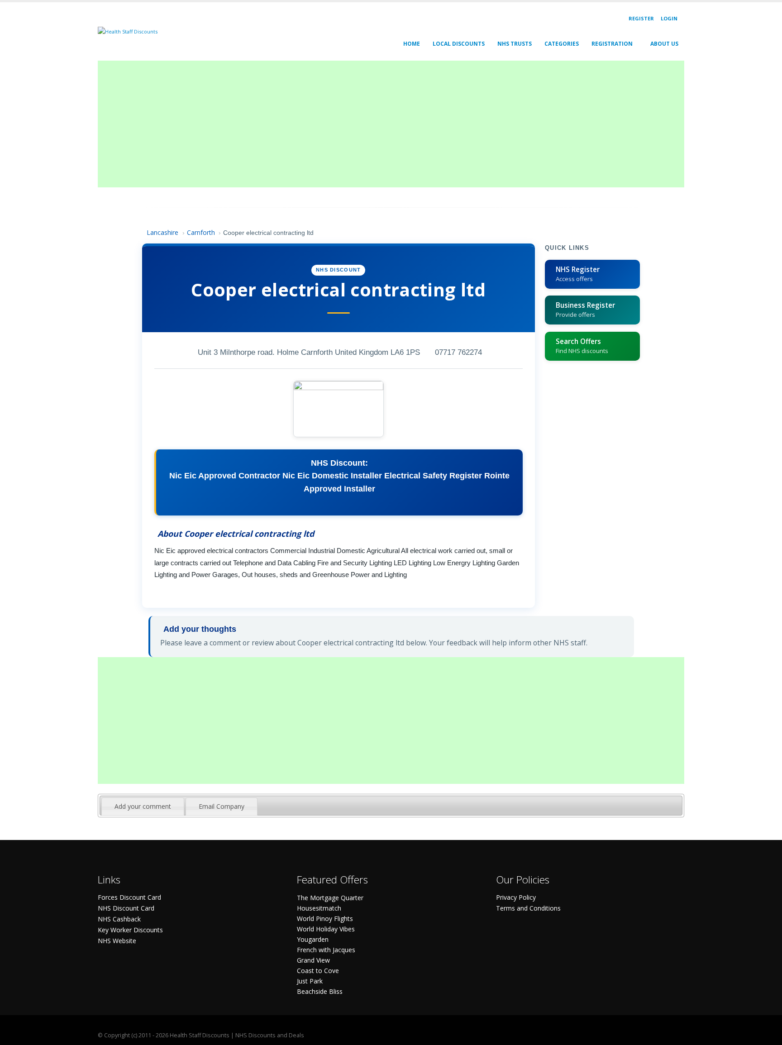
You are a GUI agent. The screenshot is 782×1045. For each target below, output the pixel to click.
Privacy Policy (516, 897)
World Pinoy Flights (325, 918)
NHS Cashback (119, 919)
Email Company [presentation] (221, 806)
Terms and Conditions (528, 908)
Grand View (313, 960)
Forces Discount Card (129, 897)
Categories (561, 44)
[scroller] (766, 1034)
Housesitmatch (319, 908)
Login (669, 18)
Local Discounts (459, 44)
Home (411, 44)
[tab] (142, 806)
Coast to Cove (318, 970)
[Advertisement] (369, 124)
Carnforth (201, 232)
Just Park (310, 981)
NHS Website (117, 940)
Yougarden (313, 939)
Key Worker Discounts (130, 930)
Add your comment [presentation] (142, 806)
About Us (664, 44)
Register (641, 18)
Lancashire (162, 232)
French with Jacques (326, 949)
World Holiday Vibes (326, 929)
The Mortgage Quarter (330, 897)
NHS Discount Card (126, 908)
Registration (612, 44)
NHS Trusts (514, 44)
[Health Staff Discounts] (127, 31)
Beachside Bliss (320, 991)
